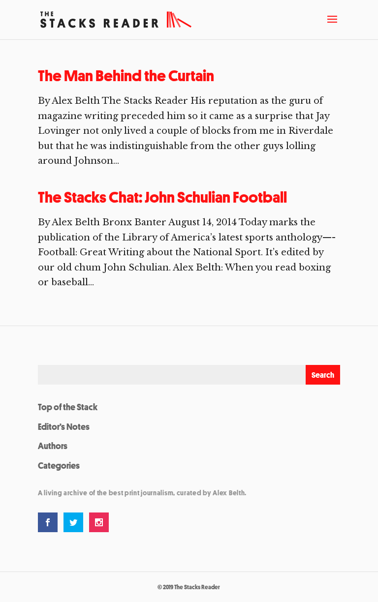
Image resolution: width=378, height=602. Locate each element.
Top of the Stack (67, 407)
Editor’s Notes (64, 426)
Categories (59, 465)
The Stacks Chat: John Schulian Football (162, 197)
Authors (52, 446)
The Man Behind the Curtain (126, 76)
